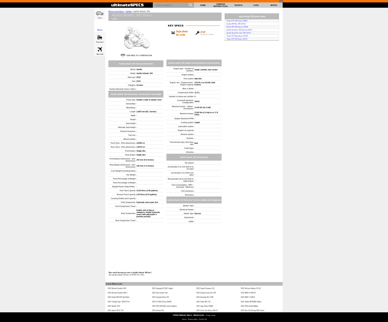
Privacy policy (193, 319)
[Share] (384, 84)
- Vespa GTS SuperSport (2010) (237, 36)
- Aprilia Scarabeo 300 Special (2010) (239, 30)
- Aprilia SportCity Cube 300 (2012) (238, 33)
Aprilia (129, 11)
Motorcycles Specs (116, 11)
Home (203, 5)
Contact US (203, 319)
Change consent (210, 315)
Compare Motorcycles (221, 5)
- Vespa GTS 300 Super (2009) (236, 21)
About (184, 319)
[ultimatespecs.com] (127, 5)
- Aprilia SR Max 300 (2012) (236, 24)
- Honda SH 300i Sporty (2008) (237, 27)
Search (238, 5)
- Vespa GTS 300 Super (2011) (236, 39)
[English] (281, 1)
